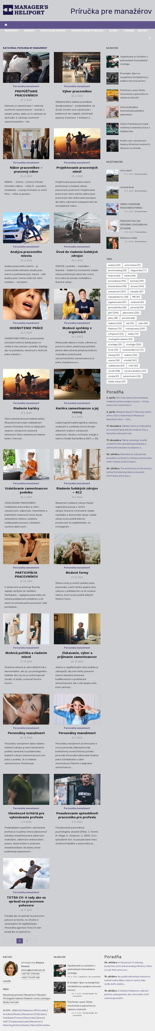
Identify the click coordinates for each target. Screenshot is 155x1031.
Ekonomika (30, 1018)
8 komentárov (141, 242)
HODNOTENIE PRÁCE (26, 328)
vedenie (130, 355)
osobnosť (137, 302)
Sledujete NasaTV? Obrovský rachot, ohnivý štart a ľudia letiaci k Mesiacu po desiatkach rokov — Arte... (129, 416)
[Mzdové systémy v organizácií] (77, 304)
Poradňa (129, 30)
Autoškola (8, 1014)
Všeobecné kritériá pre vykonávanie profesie (26, 815)
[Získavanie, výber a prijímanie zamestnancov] (77, 628)
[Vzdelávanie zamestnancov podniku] (26, 464)
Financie (19, 1018)
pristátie (128, 318)
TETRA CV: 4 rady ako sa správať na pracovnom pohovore (26, 901)
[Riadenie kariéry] (26, 384)
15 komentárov (141, 191)
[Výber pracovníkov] (77, 67)
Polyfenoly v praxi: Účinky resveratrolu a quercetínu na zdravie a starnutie (134, 94)
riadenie (115, 323)
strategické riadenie (120, 339)
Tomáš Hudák (88, 994)
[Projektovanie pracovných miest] (77, 143)
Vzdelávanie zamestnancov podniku (26, 490)
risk (130, 323)
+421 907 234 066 (30, 973)
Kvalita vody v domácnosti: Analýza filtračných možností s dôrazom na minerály (135, 145)
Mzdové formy (77, 572)
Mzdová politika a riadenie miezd (26, 655)
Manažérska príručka (13, 995)
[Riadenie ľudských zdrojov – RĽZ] (77, 464)
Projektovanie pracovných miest (77, 169)
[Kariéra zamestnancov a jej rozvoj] (77, 384)
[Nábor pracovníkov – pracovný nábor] (26, 143)
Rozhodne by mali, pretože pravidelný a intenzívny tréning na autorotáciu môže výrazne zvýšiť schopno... (129, 458)
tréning (114, 355)
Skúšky (26, 1025)
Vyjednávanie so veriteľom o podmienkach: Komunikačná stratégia (134, 60)
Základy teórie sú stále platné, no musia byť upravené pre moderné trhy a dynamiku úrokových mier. (128, 430)
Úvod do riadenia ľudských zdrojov (77, 254)
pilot (113, 313)
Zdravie (40, 1018)
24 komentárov (141, 174)
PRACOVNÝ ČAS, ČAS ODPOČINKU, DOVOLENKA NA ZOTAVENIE (133, 225)
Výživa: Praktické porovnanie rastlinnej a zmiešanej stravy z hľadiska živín (135, 128)
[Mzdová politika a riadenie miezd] (26, 628)
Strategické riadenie (53, 30)
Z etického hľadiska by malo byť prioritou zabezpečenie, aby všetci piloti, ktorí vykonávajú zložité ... (126, 995)
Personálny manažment (26, 86)
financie (114, 276)
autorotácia (133, 265)
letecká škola (117, 286)
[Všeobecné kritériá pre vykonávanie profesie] (26, 789)
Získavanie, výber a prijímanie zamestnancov (77, 655)
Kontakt (143, 30)
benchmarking (117, 270)
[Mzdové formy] (77, 548)
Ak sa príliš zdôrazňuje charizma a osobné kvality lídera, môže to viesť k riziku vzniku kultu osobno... (127, 980)
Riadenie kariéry (26, 408)
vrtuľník (130, 360)
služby (133, 334)
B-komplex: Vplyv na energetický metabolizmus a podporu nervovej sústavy (134, 77)
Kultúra (17, 1025)
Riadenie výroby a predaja (87, 30)
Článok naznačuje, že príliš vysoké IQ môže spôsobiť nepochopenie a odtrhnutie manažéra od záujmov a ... (126, 444)
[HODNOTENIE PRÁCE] (26, 304)
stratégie (133, 344)
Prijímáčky (41, 1014)
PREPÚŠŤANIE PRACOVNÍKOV (26, 93)
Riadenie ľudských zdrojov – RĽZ (77, 490)
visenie (114, 360)
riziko (143, 323)
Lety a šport (126, 170)
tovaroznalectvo (132, 350)
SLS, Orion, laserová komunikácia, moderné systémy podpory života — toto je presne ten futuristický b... (127, 402)
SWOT (6, 1021)
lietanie (137, 286)
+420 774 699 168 (30, 977)
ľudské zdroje (117, 381)
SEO (20, 1010)
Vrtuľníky (42, 1010)
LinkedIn (7, 981)
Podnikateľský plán (19, 1021)
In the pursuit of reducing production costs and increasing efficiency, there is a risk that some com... (128, 966)
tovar (113, 350)
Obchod (34, 1025)
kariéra (130, 276)
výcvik (114, 371)
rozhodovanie (135, 328)
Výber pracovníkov (77, 91)
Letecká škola (127, 187)
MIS (136, 297)
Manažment (11, 30)
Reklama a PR (30, 1010)
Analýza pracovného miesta (26, 254)
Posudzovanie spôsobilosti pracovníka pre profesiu (77, 815)
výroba (113, 376)
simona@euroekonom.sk (33, 970)
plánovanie (131, 313)
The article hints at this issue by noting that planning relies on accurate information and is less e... (129, 472)
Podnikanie (8, 1018)
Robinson (115, 328)
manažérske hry (118, 297)
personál (136, 307)
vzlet (133, 365)
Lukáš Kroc (83, 977)
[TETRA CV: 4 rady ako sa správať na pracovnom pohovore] (26, 873)
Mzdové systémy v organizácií (77, 330)
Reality (17, 1014)
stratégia (115, 344)
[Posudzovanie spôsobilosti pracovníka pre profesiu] (77, 789)
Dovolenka (45, 1025)
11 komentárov (141, 232)
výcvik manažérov (135, 371)
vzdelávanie (116, 365)
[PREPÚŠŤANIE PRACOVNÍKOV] (26, 67)
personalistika (117, 307)
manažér (136, 291)
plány (113, 318)
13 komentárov (141, 211)
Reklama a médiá (128, 238)
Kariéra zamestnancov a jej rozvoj (77, 410)
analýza (114, 265)
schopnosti (116, 334)
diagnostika (139, 270)
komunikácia (117, 281)
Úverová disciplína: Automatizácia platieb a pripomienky (132, 111)
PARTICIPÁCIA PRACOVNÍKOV (26, 574)
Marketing (8, 1025)
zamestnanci (132, 376)
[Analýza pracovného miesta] (26, 227)
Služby (113, 30)
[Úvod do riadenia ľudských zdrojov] (77, 227)
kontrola (137, 281)
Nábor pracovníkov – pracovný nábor (26, 169)
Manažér (29, 30)
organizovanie (117, 302)
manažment (117, 291)
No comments (95, 977)
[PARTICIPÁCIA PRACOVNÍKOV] (26, 548)
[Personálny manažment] (26, 709)
